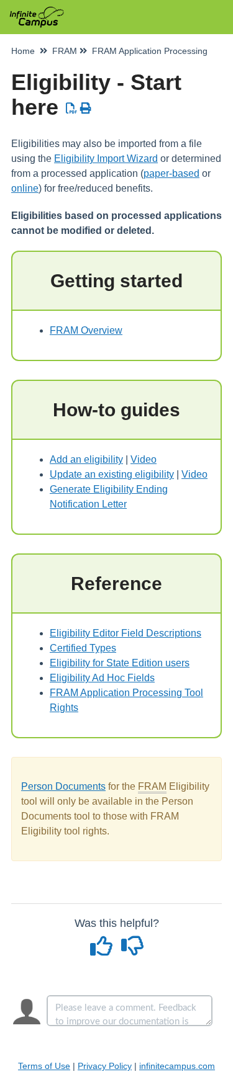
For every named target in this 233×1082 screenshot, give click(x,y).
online (25, 188)
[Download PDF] (72, 108)
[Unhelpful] (132, 950)
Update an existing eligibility (112, 474)
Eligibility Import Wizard (106, 158)
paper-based (171, 173)
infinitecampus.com (177, 1066)
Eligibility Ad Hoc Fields (102, 678)
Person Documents (63, 786)
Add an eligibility (86, 459)
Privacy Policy (105, 1066)
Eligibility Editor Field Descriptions (125, 633)
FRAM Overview (86, 330)
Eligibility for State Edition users (120, 663)
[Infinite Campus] (36, 11)
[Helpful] (102, 950)
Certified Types (83, 648)
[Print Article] (86, 108)
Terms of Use (44, 1066)
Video (143, 459)
